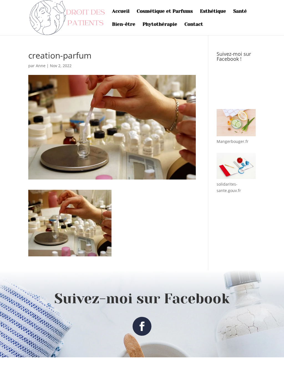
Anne (40, 65)
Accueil (121, 11)
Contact (193, 24)
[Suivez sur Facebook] (142, 326)
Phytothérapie (160, 24)
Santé (240, 11)
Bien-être (123, 24)
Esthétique (213, 11)
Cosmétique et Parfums (165, 11)
